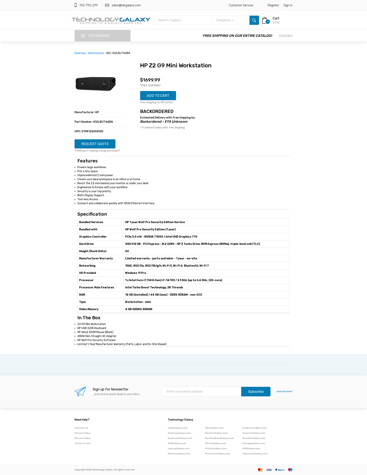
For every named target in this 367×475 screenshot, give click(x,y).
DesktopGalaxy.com (179, 433)
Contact (285, 36)
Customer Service (241, 5)
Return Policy (82, 438)
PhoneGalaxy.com (215, 443)
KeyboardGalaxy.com (180, 438)
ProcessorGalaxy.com (217, 453)
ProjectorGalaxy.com (254, 428)
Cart (276, 18)
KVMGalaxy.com (177, 443)
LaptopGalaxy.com (178, 448)
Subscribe (256, 392)
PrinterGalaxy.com (216, 448)
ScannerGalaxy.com (253, 433)
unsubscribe (284, 391)
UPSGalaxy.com (251, 448)
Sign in (287, 5)
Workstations (96, 53)
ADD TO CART (158, 96)
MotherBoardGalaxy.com (219, 438)
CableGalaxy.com (177, 428)
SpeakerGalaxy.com (253, 438)
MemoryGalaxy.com (179, 453)
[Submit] (254, 20)
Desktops (80, 53)
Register (273, 5)
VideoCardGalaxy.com (254, 453)
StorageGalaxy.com (253, 443)
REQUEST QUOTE (95, 144)
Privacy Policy (82, 433)
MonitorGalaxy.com (216, 433)
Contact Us (81, 428)
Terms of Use (83, 443)
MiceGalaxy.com (214, 428)
